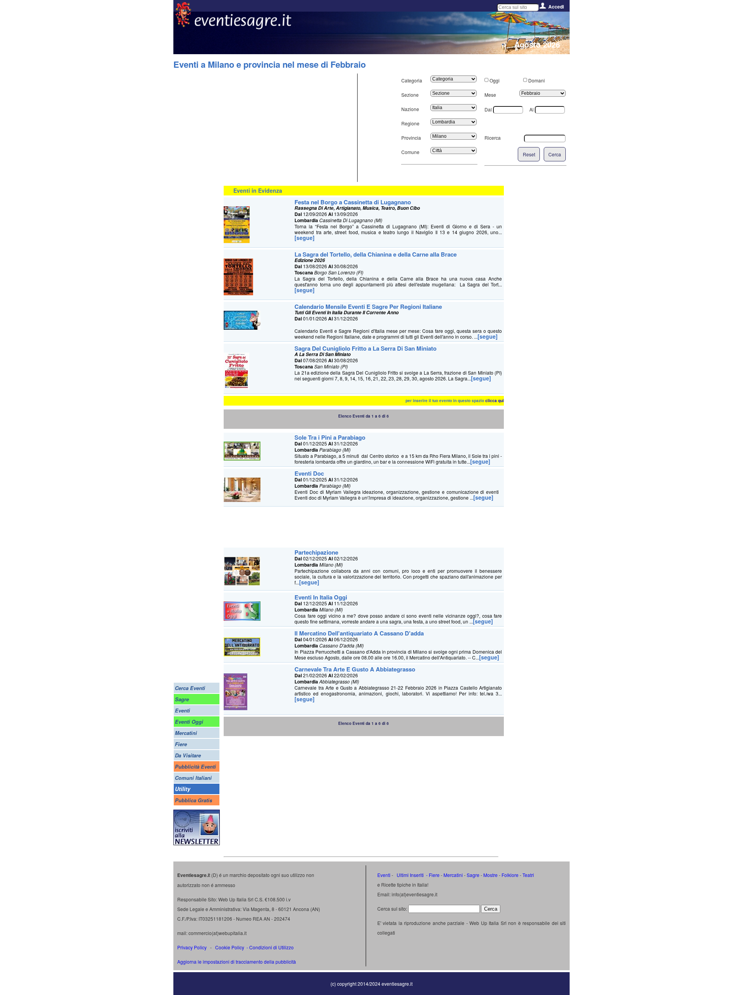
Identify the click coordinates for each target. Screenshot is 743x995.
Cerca (554, 154)
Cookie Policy (229, 947)
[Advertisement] (289, 128)
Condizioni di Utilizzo (271, 947)
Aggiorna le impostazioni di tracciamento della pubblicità (236, 961)
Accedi (556, 6)
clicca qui (494, 400)
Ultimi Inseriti (409, 875)
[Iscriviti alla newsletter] (196, 843)
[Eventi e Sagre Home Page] (183, 25)
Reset (529, 154)
